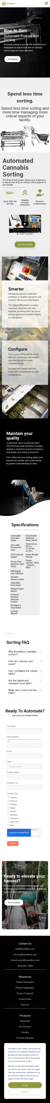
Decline (25, 1092)
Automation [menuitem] (25, 1021)
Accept (25, 1085)
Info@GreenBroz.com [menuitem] (25, 949)
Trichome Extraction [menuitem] (25, 1038)
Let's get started (25, 244)
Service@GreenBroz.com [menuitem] (25, 955)
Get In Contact (14, 902)
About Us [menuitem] (25, 1005)
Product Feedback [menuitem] (25, 993)
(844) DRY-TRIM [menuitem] (25, 966)
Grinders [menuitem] (25, 1032)
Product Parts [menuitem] (25, 999)
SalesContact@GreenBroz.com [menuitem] (25, 960)
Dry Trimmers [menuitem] (25, 1027)
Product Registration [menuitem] (25, 988)
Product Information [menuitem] (25, 982)
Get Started (12, 59)
